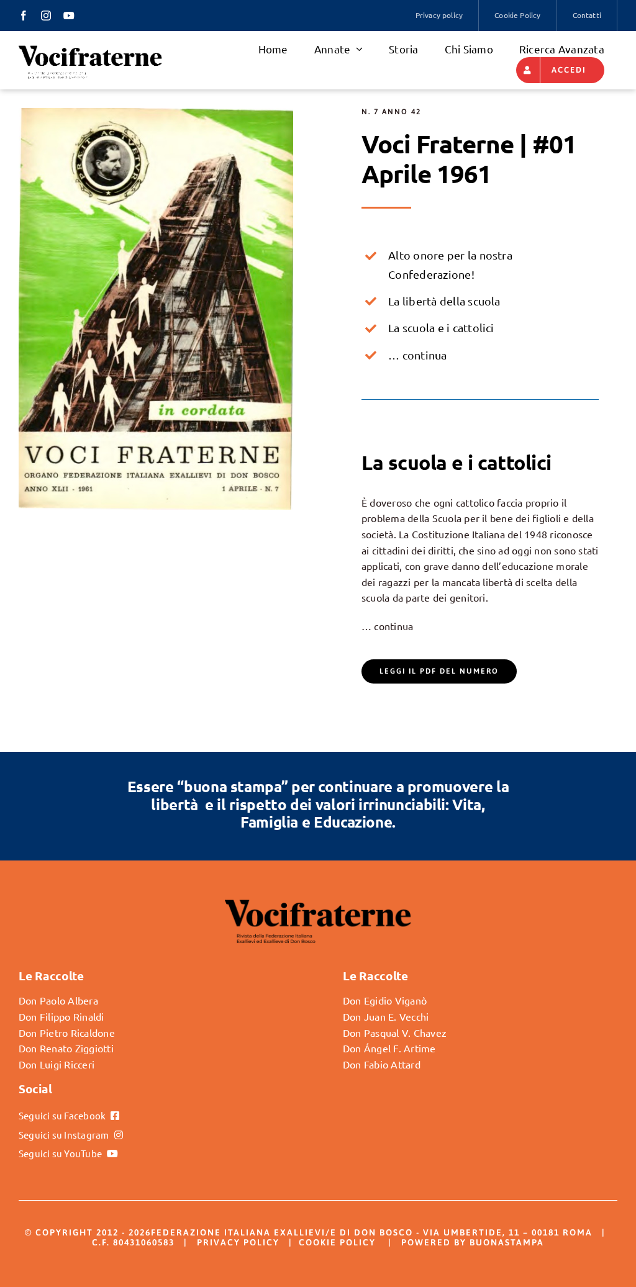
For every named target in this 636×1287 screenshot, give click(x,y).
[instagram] (46, 15)
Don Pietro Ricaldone (67, 1032)
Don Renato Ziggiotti (66, 1048)
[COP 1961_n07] (156, 113)
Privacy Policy (238, 1242)
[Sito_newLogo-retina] (90, 49)
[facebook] (24, 15)
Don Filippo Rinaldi (61, 1016)
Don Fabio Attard (381, 1064)
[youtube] (69, 15)
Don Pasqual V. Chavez (395, 1032)
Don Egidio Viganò (385, 1000)
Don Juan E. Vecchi (386, 1016)
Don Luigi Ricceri (56, 1064)
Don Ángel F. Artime (389, 1048)
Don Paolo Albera (58, 1000)
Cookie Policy (337, 1242)
